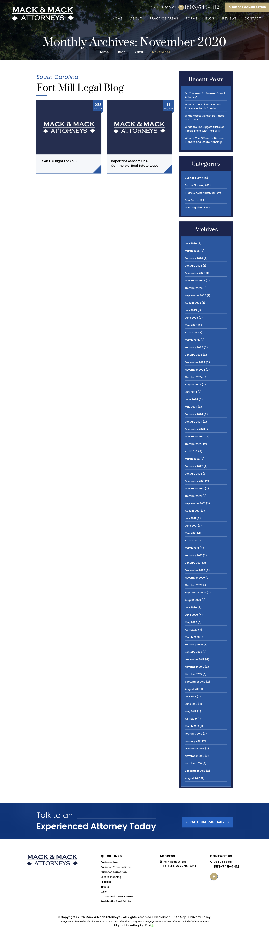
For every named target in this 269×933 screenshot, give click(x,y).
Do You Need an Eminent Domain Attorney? (205, 95)
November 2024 (195, 369)
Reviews (229, 18)
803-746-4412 (226, 866)
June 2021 (191, 525)
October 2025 (194, 288)
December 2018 (194, 748)
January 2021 (193, 563)
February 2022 (194, 466)
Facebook (214, 876)
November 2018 (194, 756)
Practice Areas (164, 18)
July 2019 (190, 696)
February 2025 (194, 347)
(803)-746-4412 (202, 7)
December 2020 (195, 570)
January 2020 (193, 652)
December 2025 (195, 273)
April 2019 (191, 719)
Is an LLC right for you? (59, 161)
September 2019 (195, 681)
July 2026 (191, 243)
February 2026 (194, 258)
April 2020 (191, 629)
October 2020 (193, 585)
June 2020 (191, 615)
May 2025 (191, 325)
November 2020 (195, 577)
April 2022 (191, 451)
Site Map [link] (180, 917)
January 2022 (193, 473)
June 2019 (191, 704)
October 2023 (193, 444)
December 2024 (195, 362)
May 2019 (190, 711)
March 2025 (192, 340)
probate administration (200, 192)
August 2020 (193, 600)
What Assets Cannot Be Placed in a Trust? (204, 117)
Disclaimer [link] (162, 917)
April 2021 (191, 540)
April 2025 (191, 332)
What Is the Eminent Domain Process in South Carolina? (203, 106)
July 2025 (191, 310)
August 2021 (192, 511)
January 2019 (193, 741)
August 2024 (193, 384)
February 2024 (194, 414)
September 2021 (195, 503)
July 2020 (191, 607)
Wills (104, 891)
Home (117, 18)
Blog (209, 18)
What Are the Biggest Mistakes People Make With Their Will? (204, 128)
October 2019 (193, 674)
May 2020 (191, 622)
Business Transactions (116, 867)
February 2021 (193, 555)
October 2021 (193, 496)
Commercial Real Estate (117, 896)
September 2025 (195, 295)
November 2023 (195, 436)
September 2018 (195, 771)
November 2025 (195, 280)
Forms (191, 18)
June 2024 (191, 399)
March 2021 (192, 548)
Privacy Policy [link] (200, 917)
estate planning (194, 185)
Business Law (109, 862)
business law (193, 178)
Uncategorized (194, 207)
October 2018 (193, 763)
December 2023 (195, 429)
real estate (192, 200)
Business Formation (114, 872)
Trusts (105, 886)
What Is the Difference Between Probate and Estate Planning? (205, 140)
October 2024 (194, 377)
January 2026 (193, 265)
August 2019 (192, 689)
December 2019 (194, 659)
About (136, 18)
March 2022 (192, 459)
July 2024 (191, 392)
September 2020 (195, 592)
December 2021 (194, 481)
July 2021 (190, 518)
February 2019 (193, 733)
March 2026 (192, 251)
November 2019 (194, 667)
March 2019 (192, 726)
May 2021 (190, 533)
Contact (253, 18)
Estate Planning (111, 877)
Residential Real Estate (116, 901)
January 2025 (193, 355)
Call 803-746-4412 (207, 822)
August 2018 (192, 778)
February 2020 (194, 644)
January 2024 (193, 421)
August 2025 (193, 303)
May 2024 (191, 407)
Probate (106, 882)
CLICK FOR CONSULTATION (247, 7)
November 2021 (194, 488)
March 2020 (192, 637)
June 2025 (191, 317)
